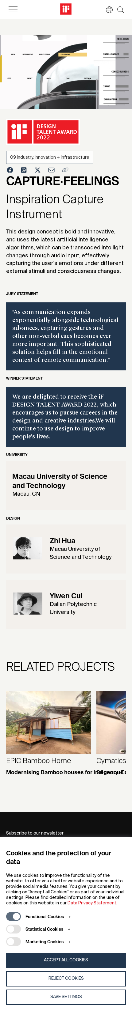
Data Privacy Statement (92, 903)
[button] (106, 9)
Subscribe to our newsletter (35, 833)
